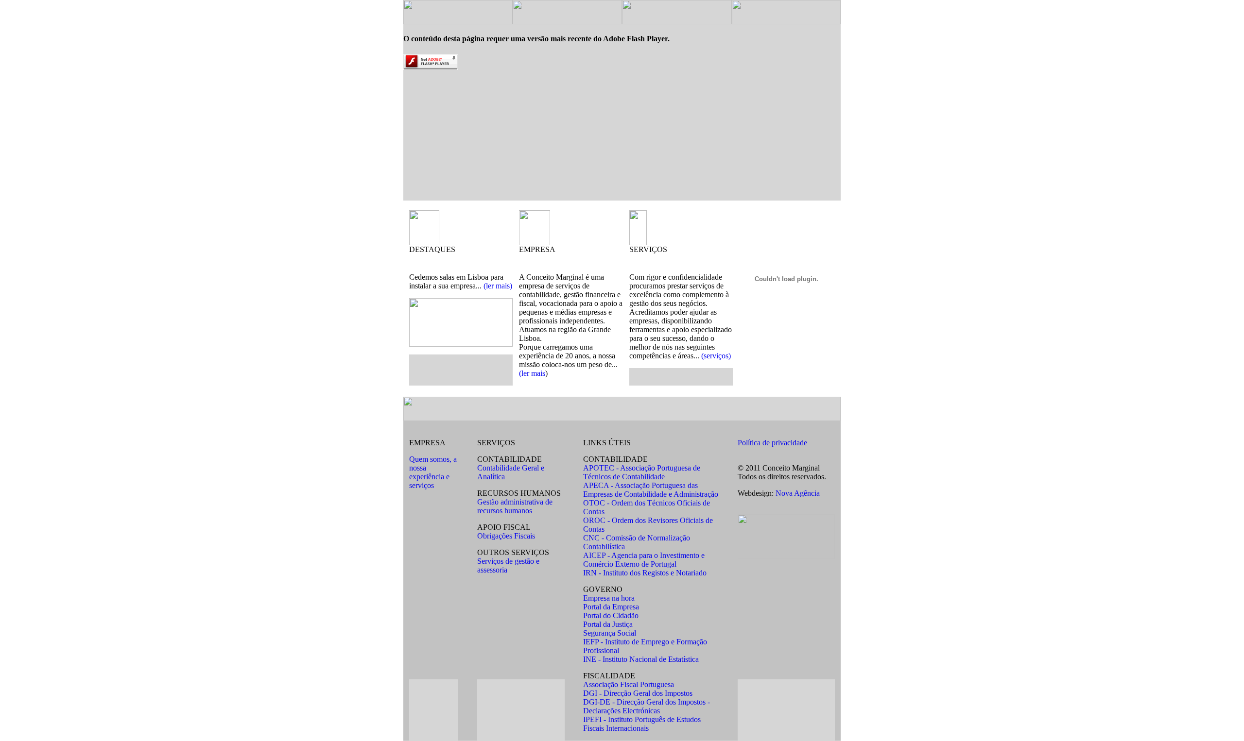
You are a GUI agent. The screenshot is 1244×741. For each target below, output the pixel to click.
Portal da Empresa (611, 607)
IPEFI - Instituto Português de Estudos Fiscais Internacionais (642, 723)
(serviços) (716, 356)
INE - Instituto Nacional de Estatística (641, 659)
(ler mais (532, 373)
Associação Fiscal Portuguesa (628, 684)
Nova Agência (798, 493)
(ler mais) (498, 286)
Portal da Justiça (608, 624)
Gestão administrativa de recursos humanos (515, 506)
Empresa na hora (609, 598)
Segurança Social (609, 633)
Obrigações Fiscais (506, 536)
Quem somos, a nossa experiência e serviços (433, 472)
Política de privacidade (772, 442)
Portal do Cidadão (611, 615)
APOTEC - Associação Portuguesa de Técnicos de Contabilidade (641, 472)
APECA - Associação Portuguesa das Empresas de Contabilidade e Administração (650, 489)
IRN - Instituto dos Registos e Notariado (645, 573)
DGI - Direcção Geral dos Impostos (637, 693)
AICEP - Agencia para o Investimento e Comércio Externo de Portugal (644, 559)
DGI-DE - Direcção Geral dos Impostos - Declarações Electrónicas (646, 706)
